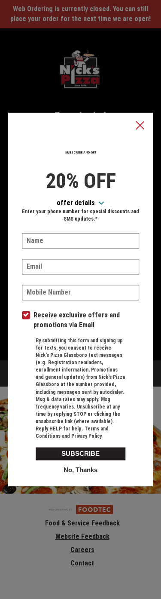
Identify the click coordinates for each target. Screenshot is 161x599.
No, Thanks (80, 469)
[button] (140, 126)
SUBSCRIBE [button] (80, 453)
